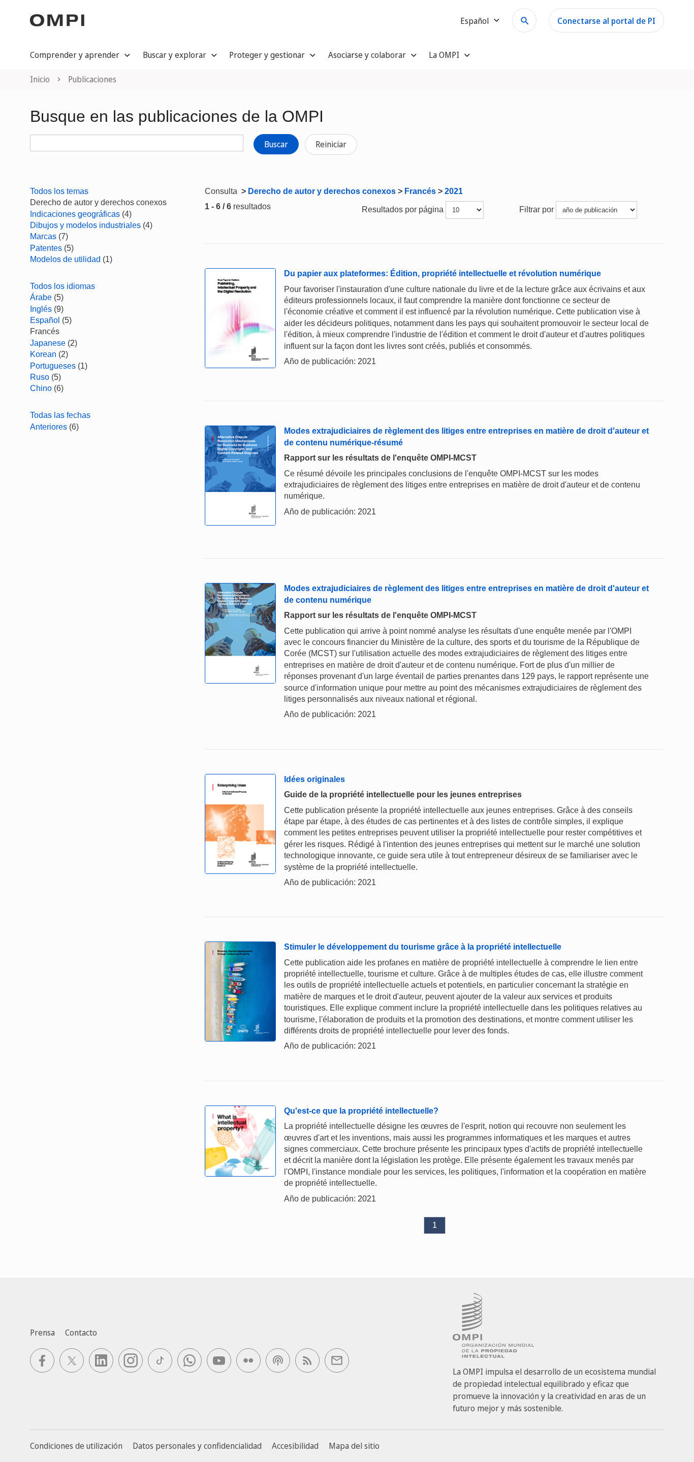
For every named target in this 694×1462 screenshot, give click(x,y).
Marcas (43, 236)
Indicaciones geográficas (75, 214)
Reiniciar (331, 144)
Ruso (39, 377)
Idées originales (314, 779)
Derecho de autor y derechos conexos (322, 191)
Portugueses (53, 366)
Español (45, 320)
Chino (41, 388)
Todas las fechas (60, 415)
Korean (43, 354)
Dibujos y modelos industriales (85, 225)
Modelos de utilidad (65, 259)
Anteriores (48, 427)
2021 (454, 191)
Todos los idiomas (62, 286)
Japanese (48, 343)
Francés (420, 191)
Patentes (46, 248)
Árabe (41, 297)
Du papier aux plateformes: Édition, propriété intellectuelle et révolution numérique (442, 273)
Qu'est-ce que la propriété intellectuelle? (361, 1111)
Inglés (41, 309)
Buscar (276, 144)
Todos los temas (59, 191)
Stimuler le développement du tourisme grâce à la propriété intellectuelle (422, 947)
